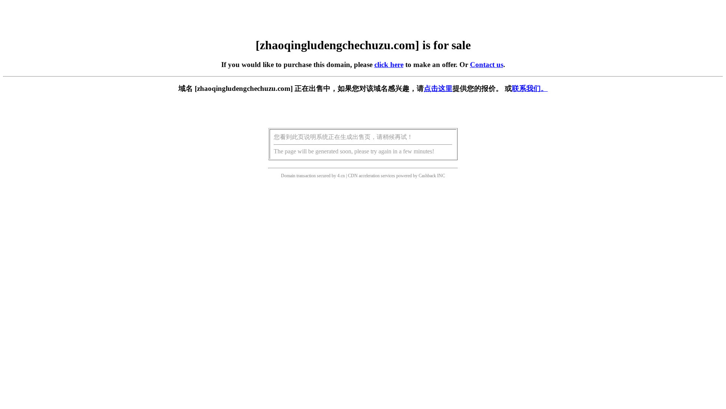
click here (388, 65)
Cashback (427, 175)
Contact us (486, 65)
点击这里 (438, 88)
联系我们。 (530, 88)
